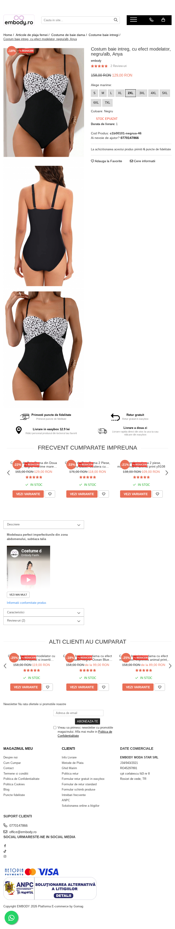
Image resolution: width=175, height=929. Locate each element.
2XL (130, 93)
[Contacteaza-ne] (151, 19)
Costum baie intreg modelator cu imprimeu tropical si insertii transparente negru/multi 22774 (31, 657)
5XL (164, 93)
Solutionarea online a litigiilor (80, 805)
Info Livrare (69, 757)
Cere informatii (144, 161)
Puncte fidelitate (14, 795)
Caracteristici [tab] (15, 612)
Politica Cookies (14, 784)
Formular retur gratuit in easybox (83, 779)
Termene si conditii (15, 773)
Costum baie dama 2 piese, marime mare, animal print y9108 (141, 464)
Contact (8, 768)
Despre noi (10, 757)
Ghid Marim (69, 768)
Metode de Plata (72, 763)
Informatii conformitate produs (26, 602)
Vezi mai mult (18, 594)
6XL (96, 102)
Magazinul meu (18, 748)
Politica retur (70, 773)
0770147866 (18, 825)
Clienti (68, 748)
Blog (6, 789)
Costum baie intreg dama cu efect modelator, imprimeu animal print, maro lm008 (143, 657)
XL (120, 93)
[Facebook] (4, 845)
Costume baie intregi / (105, 35)
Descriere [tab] (13, 524)
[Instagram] (4, 856)
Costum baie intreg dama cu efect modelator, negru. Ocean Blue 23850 (87, 657)
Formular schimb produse (78, 789)
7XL (107, 102)
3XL (142, 93)
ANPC (66, 800)
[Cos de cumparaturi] (163, 19)
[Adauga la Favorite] (50, 494)
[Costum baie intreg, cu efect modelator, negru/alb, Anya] (43, 105)
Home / (9, 35)
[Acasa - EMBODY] (18, 20)
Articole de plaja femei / (33, 35)
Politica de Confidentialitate (21, 779)
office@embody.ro (22, 832)
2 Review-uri (119, 66)
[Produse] (134, 21)
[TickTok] (4, 851)
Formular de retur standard (79, 784)
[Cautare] (116, 20)
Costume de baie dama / (69, 35)
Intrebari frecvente (74, 795)
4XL (153, 93)
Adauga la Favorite (108, 161)
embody (96, 60)
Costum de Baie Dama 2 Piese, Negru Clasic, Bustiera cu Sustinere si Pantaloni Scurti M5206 (87, 464)
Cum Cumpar (12, 763)
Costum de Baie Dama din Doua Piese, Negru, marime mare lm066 (33, 464)
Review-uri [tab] (16, 620)
